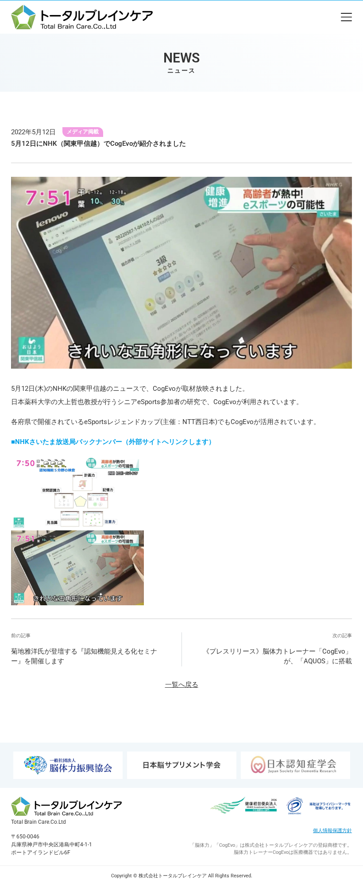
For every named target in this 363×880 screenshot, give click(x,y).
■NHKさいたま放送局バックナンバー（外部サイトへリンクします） (113, 442)
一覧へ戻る (181, 685)
